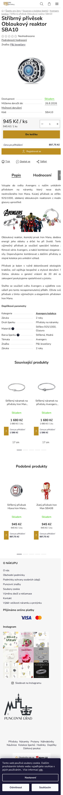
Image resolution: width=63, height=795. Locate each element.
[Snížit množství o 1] (42, 124)
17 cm (15, 442)
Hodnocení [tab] (42, 175)
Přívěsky (13, 741)
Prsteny (35, 741)
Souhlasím (45, 787)
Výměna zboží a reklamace (17, 593)
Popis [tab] (16, 175)
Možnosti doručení (12, 108)
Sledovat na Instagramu (28, 683)
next (59, 391)
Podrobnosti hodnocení (14, 40)
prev (3, 391)
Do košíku (31, 134)
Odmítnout (16, 787)
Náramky (24, 741)
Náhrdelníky (47, 741)
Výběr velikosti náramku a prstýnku (22, 603)
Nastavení (30, 777)
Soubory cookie (11, 589)
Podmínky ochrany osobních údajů (21, 579)
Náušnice (12, 745)
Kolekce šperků (26, 745)
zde (41, 769)
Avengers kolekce (46, 313)
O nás (6, 570)
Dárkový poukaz (32, 748)
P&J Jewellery (17, 44)
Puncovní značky (12, 584)
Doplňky (51, 745)
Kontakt (7, 598)
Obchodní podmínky (14, 575)
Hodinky (41, 745)
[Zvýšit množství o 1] (57, 124)
